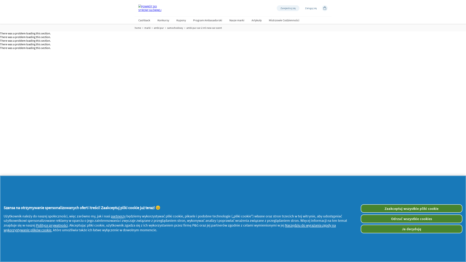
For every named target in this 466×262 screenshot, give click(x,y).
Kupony (181, 20)
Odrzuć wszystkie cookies (411, 219)
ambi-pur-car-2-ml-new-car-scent (204, 27)
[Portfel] (325, 8)
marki (147, 27)
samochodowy (175, 27)
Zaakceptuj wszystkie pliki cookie (412, 208)
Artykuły (257, 20)
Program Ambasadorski (207, 20)
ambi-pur (159, 27)
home (138, 27)
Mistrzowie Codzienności (284, 20)
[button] (288, 8)
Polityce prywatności (52, 225)
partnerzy (118, 216)
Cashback (144, 20)
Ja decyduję (411, 229)
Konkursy (163, 20)
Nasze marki (236, 20)
